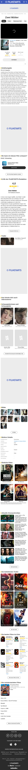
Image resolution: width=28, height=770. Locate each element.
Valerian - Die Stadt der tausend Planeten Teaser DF (21, 625)
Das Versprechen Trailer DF (7, 607)
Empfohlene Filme (10, 13)
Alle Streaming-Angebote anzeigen (14, 174)
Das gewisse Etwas (14, 684)
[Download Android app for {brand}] (16, 744)
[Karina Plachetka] (21, 316)
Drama (11, 41)
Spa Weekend (4, 705)
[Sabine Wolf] (7, 316)
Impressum (12, 758)
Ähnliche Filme (6, 462)
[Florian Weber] (21, 338)
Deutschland (16, 439)
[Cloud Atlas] (7, 492)
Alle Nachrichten (14, 566)
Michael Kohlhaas (7, 481)
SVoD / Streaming (6, 158)
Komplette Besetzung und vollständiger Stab (14, 353)
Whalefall (3, 703)
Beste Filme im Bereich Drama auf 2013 (14, 503)
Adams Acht (3, 698)
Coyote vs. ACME (4, 708)
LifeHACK (3, 718)
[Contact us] (20, 735)
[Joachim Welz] (7, 338)
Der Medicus (21, 481)
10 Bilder (14, 432)
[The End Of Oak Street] (3, 665)
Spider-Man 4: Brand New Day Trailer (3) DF (7, 625)
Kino (5, 13)
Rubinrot (21, 501)
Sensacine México (18, 754)
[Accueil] (12, 2)
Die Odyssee (22, 649)
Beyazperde (21, 752)
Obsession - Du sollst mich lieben (9, 650)
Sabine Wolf (18, 44)
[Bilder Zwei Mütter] (4, 412)
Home (2, 13)
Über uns (4, 758)
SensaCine (12, 752)
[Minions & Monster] (16, 665)
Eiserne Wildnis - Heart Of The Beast (9, 700)
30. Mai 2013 (13, 40)
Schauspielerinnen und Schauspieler (9, 305)
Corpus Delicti (4, 711)
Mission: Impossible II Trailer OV (21, 589)
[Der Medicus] (21, 472)
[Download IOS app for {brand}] (12, 744)
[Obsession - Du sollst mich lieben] (3, 652)
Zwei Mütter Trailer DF (20, 238)
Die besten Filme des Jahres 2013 (15, 502)
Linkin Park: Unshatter (6, 716)
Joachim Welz (18, 46)
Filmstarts (14, 52)
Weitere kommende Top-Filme (14, 723)
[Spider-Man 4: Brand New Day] (3, 639)
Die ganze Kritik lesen (14, 231)
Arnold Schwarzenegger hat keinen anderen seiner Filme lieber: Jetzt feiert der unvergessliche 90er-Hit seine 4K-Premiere (21, 534)
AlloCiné (3, 752)
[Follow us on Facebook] (8, 735)
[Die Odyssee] (16, 652)
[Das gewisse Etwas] (5, 690)
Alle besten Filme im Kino (14, 677)
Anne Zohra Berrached (18, 43)
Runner (2, 713)
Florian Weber (21, 347)
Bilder (3, 407)
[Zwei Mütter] (5, 44)
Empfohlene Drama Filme (18, 13)
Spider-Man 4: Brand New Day (9, 637)
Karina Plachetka (21, 325)
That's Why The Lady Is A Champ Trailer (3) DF (7, 589)
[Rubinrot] (21, 492)
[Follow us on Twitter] (12, 735)
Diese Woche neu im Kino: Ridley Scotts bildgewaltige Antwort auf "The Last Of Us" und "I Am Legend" (21, 558)
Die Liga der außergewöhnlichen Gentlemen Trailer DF (21, 607)
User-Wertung (7, 52)
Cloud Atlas (7, 501)
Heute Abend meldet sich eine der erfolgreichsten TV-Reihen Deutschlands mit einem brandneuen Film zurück (20, 543)
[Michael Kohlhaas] (7, 472)
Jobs (8, 758)
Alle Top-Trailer (14, 629)
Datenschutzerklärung (10, 760)
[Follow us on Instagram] (16, 735)
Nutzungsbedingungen (20, 758)
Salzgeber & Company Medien (20, 441)
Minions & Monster (22, 663)
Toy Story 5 (22, 636)
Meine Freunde (20, 52)
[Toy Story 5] (16, 639)
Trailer (3, 236)
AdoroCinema (5, 754)
